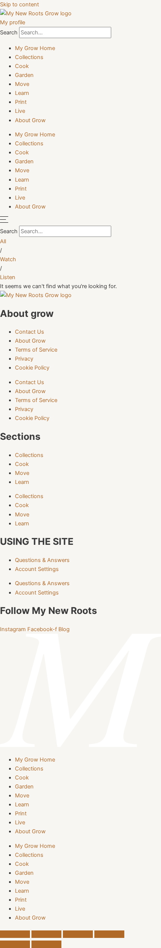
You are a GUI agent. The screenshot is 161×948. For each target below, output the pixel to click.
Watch (8, 259)
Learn (22, 93)
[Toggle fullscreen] (46, 934)
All (3, 241)
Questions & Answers (42, 560)
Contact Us (29, 331)
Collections (29, 57)
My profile (12, 22)
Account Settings (37, 569)
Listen (7, 277)
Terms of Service (36, 349)
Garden (24, 75)
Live (20, 111)
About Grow (30, 120)
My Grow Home (35, 48)
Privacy (24, 358)
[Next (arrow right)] (46, 944)
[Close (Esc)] (109, 934)
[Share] (78, 934)
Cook (22, 66)
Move (22, 84)
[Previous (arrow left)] (15, 944)
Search (9, 32)
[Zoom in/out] (15, 934)
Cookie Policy (32, 367)
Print (21, 102)
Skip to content (19, 4)
